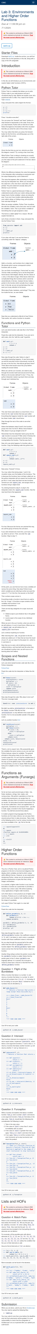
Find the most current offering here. (18, 36)
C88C (3, 2)
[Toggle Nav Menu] (33, 2)
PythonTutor (5, 668)
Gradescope (31, 1308)
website (7, 100)
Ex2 (19, 720)
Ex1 (2, 673)
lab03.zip (6, 45)
